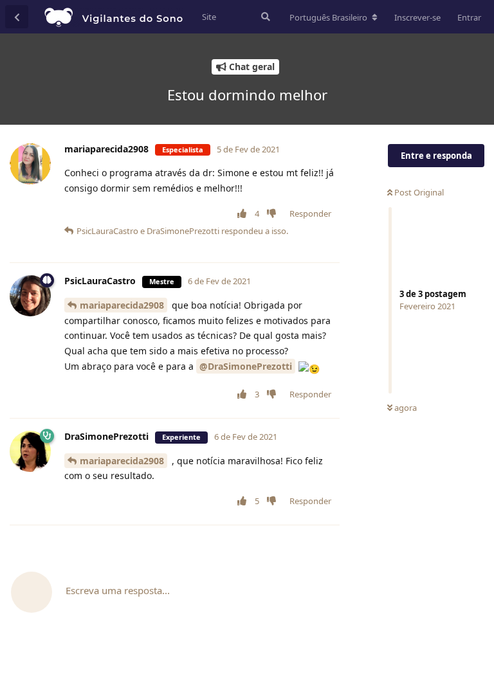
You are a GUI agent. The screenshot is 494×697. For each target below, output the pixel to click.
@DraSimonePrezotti (245, 366)
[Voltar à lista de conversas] (16, 16)
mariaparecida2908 (122, 305)
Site (209, 17)
